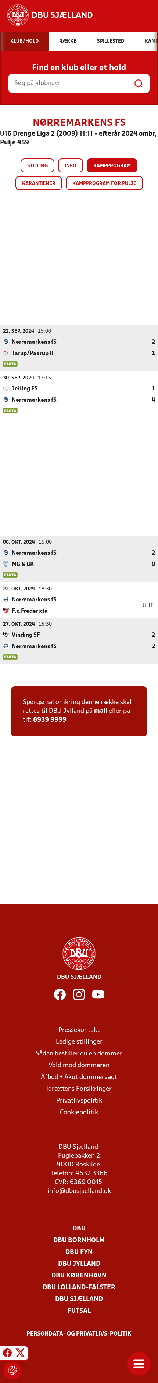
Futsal (79, 1311)
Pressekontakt (79, 1030)
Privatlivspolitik (79, 1101)
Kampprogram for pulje (104, 183)
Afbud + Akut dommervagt (79, 1077)
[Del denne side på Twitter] (20, 1354)
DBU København (79, 1276)
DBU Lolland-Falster (79, 1287)
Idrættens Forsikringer (79, 1089)
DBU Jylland (79, 1264)
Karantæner (38, 183)
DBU (79, 1229)
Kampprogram (112, 166)
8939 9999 (50, 720)
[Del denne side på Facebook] (7, 1354)
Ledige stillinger (79, 1042)
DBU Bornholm (79, 1240)
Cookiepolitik (79, 1112)
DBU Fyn (79, 1252)
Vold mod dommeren (79, 1065)
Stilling (37, 166)
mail (100, 711)
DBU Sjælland (79, 1299)
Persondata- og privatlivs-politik (79, 1334)
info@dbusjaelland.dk (79, 1191)
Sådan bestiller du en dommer (79, 1054)
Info (70, 166)
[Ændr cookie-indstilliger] (12, 1370)
